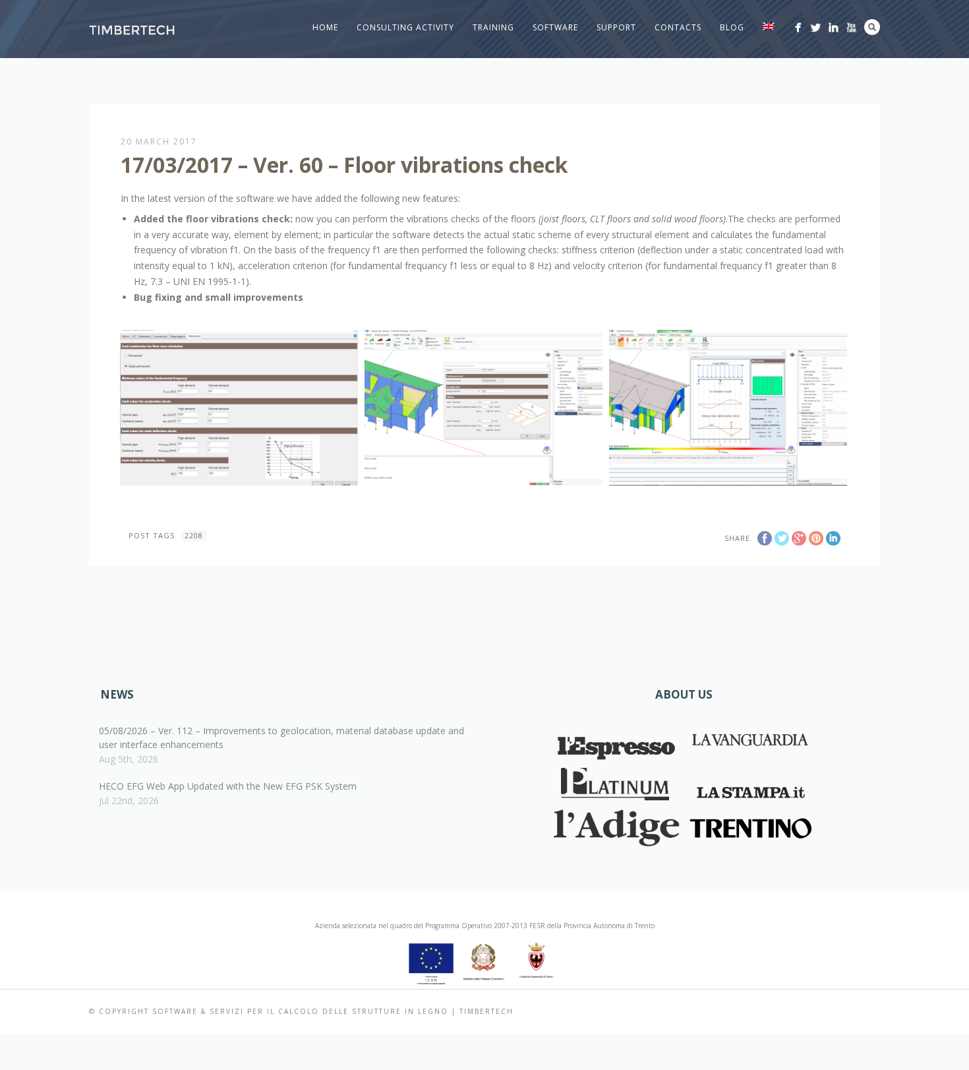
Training (493, 27)
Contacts (678, 27)
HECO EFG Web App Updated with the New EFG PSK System (228, 786)
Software (555, 27)
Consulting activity (405, 27)
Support (616, 27)
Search (872, 27)
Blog (732, 27)
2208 (194, 535)
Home (325, 27)
